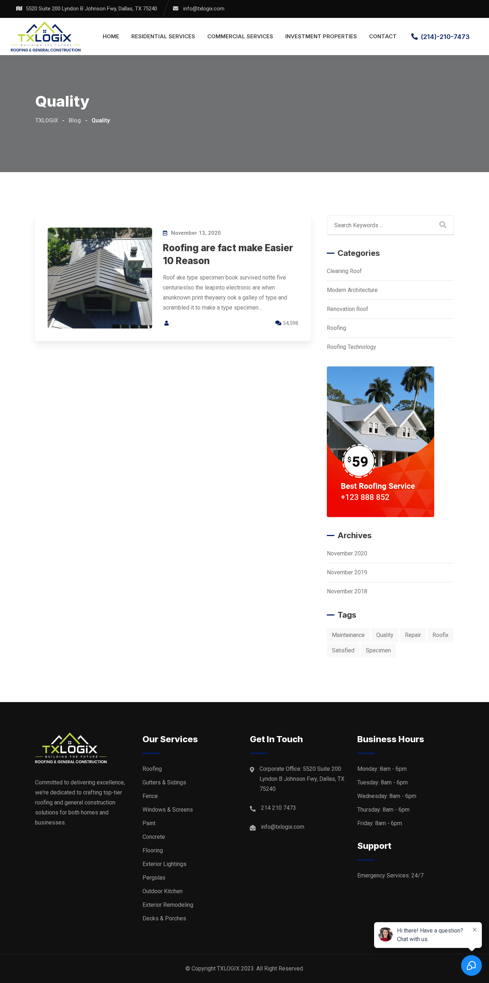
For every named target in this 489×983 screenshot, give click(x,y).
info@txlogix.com (203, 8)
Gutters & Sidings (164, 782)
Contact (383, 36)
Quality (384, 635)
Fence (150, 796)
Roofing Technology (351, 347)
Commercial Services (240, 36)
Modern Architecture (352, 290)
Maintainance (348, 635)
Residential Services (163, 36)
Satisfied (343, 650)
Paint (148, 823)
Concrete (153, 836)
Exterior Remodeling (167, 904)
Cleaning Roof (344, 271)
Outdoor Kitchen (162, 891)
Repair (413, 635)
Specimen (378, 650)
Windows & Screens (167, 809)
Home (111, 36)
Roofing (336, 328)
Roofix (440, 635)
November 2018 (347, 591)
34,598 (289, 323)
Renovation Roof (347, 309)
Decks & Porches (164, 918)
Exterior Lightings (164, 864)
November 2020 (347, 553)
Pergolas (153, 877)
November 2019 (347, 572)
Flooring (152, 850)
